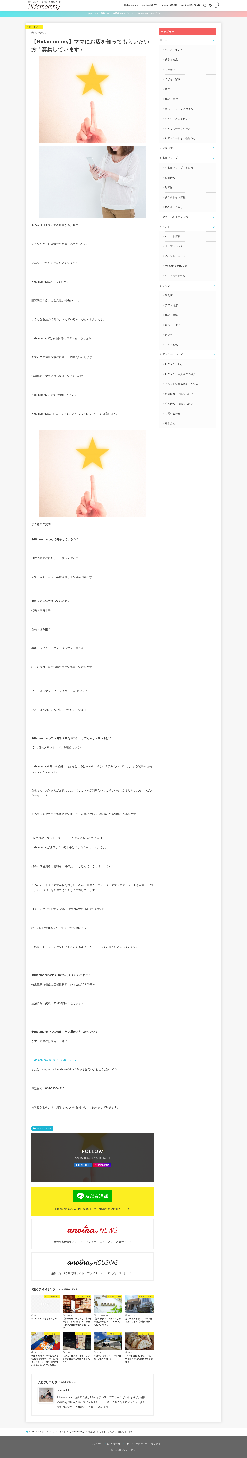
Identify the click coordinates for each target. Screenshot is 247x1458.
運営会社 (170, 423)
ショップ (165, 285)
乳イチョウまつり (175, 276)
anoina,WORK (169, 5)
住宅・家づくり (174, 99)
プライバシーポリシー (135, 1443)
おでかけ (170, 69)
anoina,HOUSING (190, 5)
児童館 (169, 187)
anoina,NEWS (149, 5)
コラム (164, 40)
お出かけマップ (169, 157)
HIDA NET (124, 1450)
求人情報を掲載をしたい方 (180, 403)
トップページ (95, 1443)
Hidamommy (131, 5)
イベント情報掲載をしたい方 (181, 384)
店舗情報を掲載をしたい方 (180, 394)
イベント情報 (172, 236)
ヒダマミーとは (174, 364)
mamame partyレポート (179, 266)
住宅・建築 (171, 315)
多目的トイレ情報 (175, 197)
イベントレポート (34, 27)
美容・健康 (171, 305)
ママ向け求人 (167, 148)
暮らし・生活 (172, 325)
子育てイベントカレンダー (175, 217)
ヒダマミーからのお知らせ (180, 138)
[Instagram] (204, 5)
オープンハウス (174, 246)
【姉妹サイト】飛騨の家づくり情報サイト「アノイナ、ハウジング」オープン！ (123, 13)
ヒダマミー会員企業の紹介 (180, 374)
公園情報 (170, 177)
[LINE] (210, 5)
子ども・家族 (172, 79)
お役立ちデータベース (178, 128)
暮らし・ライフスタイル (179, 109)
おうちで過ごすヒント (178, 118)
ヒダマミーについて (171, 354)
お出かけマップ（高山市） (180, 167)
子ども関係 (171, 344)
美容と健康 (171, 59)
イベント (165, 226)
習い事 (169, 334)
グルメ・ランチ (174, 49)
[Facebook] (83, 1165)
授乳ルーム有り (174, 207)
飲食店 (169, 295)
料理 (167, 89)
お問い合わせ (172, 413)
